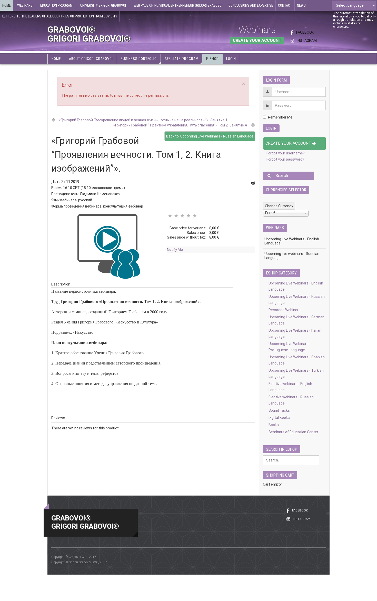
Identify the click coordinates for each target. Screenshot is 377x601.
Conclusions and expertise (251, 5)
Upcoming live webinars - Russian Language (291, 256)
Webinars (257, 29)
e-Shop (212, 59)
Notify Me (175, 250)
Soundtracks (279, 410)
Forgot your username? (285, 153)
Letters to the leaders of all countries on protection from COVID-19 (59, 16)
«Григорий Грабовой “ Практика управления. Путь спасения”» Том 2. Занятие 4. (180, 125)
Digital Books (279, 418)
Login (231, 59)
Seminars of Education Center (293, 432)
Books (274, 425)
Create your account (288, 143)
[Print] (253, 183)
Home (6, 5)
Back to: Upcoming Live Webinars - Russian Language (209, 136)
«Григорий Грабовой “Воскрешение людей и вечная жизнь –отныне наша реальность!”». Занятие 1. (143, 120)
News (301, 5)
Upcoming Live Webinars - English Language (291, 241)
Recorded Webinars (285, 310)
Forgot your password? (285, 159)
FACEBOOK (305, 32)
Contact (285, 5)
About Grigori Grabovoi (91, 59)
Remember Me (280, 117)
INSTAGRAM (307, 40)
